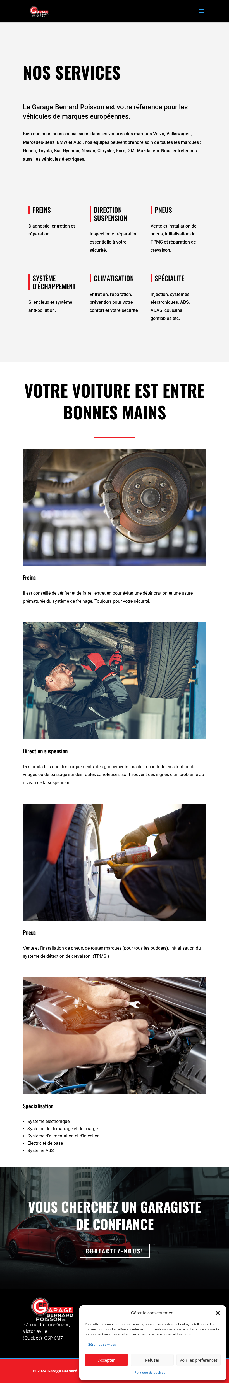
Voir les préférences (199, 1360)
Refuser (152, 1360)
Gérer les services (102, 1344)
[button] (218, 1313)
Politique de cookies (150, 1372)
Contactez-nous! (115, 1251)
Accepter (106, 1360)
